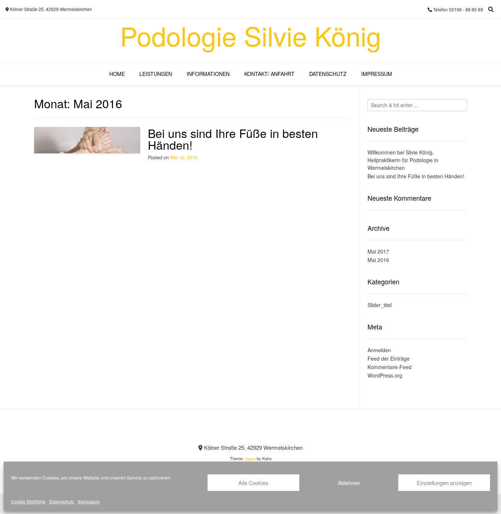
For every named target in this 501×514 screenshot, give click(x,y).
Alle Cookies (253, 482)
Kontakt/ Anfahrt (269, 73)
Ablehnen (349, 482)
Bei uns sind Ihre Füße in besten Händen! (233, 138)
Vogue (250, 458)
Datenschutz (61, 501)
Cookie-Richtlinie (28, 501)
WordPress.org (384, 375)
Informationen (208, 73)
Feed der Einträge (388, 358)
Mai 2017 (378, 251)
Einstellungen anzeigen (444, 482)
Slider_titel (379, 305)
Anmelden (379, 350)
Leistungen (155, 73)
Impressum (89, 501)
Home (117, 73)
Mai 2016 (378, 259)
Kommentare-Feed (389, 367)
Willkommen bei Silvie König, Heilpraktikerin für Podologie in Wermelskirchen (402, 160)
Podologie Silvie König (250, 35)
